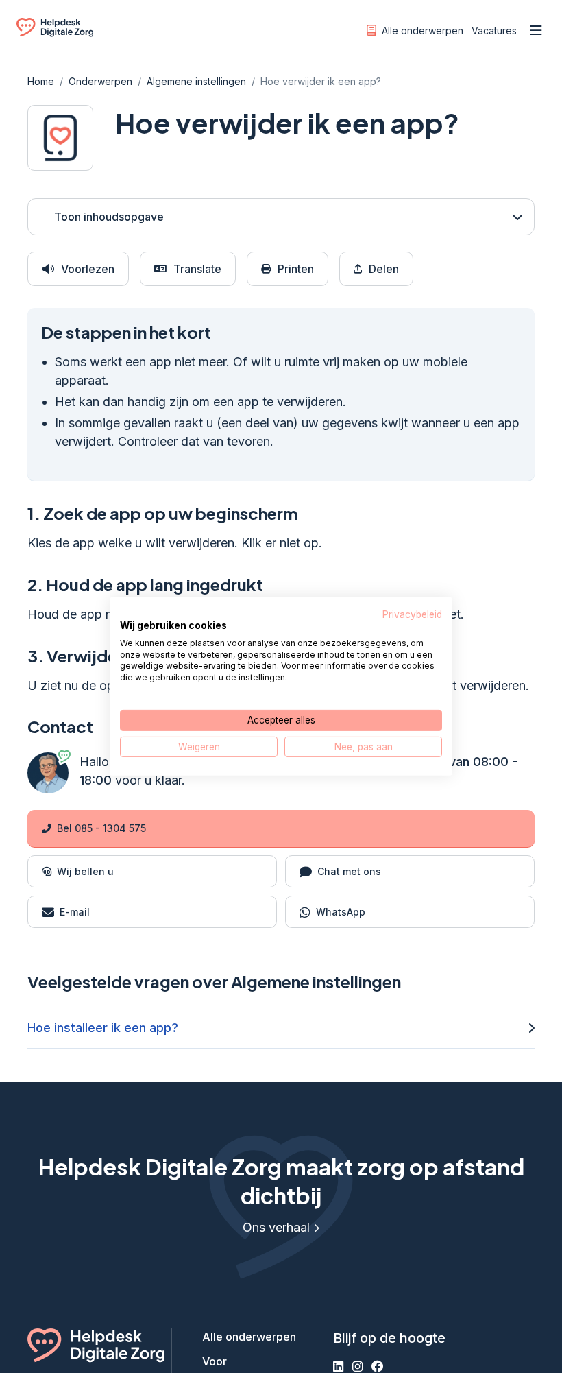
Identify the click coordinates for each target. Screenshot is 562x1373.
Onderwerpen (100, 81)
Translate (197, 269)
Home (40, 81)
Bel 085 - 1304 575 (101, 828)
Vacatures (494, 30)
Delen (384, 269)
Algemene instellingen (196, 81)
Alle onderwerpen (422, 30)
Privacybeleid (412, 614)
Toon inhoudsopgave (109, 217)
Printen (296, 269)
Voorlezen (87, 269)
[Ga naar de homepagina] (54, 33)
